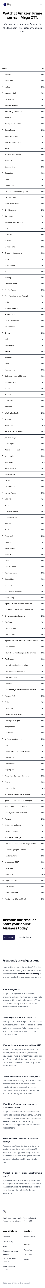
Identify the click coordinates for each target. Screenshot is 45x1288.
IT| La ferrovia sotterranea (12, 739)
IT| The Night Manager (11, 720)
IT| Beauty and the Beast (11, 124)
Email (26, 1259)
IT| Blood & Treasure (10, 136)
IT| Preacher (7, 542)
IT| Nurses (6, 505)
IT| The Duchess (8, 647)
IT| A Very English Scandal (12, 111)
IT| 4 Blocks (6, 74)
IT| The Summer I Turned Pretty (14, 899)
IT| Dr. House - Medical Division (14, 376)
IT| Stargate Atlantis (10, 105)
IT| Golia (5, 302)
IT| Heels (5, 364)
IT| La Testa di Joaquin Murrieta (14, 850)
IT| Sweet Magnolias (10, 893)
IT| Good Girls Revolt (10, 308)
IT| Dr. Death (7, 234)
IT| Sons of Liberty (9, 567)
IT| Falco (5, 259)
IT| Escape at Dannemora (12, 253)
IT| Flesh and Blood (9, 284)
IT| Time (5, 745)
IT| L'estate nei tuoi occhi (11, 825)
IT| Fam (5, 271)
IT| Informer (7, 407)
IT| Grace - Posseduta (10, 321)
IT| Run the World (9, 548)
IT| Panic (5, 530)
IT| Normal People (9, 493)
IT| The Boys (7, 622)
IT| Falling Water (8, 265)
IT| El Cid (5, 702)
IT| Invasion (6, 419)
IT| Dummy (6, 241)
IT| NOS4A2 (6, 499)
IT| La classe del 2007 (10, 862)
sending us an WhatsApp (29, 973)
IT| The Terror (7, 733)
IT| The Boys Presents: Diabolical (14, 813)
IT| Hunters (6, 394)
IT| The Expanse (8, 659)
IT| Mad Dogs (7, 462)
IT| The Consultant (9, 856)
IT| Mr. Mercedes (8, 487)
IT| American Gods (9, 93)
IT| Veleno (6, 782)
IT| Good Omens (8, 314)
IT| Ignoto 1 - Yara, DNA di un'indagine (17, 800)
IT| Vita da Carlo (8, 788)
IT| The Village (7, 868)
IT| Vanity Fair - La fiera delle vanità (15, 776)
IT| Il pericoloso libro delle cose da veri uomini (20, 640)
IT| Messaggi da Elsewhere (12, 222)
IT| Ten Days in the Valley (12, 591)
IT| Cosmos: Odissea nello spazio (15, 191)
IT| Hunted (6, 388)
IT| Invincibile (7, 425)
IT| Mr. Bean (7, 480)
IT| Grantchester (8, 327)
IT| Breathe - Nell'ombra (11, 154)
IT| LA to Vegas (8, 444)
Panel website (29, 1237)
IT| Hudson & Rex (9, 382)
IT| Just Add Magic (9, 437)
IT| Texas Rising (8, 597)
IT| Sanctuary (7, 554)
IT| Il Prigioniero (8, 727)
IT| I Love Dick (7, 401)
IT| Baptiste (6, 118)
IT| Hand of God (8, 345)
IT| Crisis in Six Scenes (11, 204)
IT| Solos (5, 560)
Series (5, 1246)
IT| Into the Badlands (10, 413)
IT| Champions (8, 173)
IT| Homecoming (8, 370)
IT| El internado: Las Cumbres (13, 616)
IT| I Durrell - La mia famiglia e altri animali (19, 653)
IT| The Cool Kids (8, 634)
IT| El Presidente (8, 247)
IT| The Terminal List (10, 831)
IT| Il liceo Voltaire (9, 468)
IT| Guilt (5, 339)
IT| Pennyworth (8, 536)
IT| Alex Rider (7, 81)
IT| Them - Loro (8, 708)
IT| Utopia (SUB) (8, 770)
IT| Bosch (5, 148)
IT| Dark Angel (7, 216)
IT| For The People (9, 290)
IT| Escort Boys (8, 874)
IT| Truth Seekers (8, 763)
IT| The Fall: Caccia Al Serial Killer (15, 665)
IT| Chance (6, 179)
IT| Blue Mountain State (11, 142)
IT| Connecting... (8, 185)
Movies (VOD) (8, 1241)
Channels (6, 1237)
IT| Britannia (7, 161)
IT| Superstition (8, 579)
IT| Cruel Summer (9, 210)
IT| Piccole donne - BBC (11, 450)
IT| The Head (7, 683)
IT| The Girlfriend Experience (13, 671)
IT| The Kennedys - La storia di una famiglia (19, 690)
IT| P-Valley (6, 524)
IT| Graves (6, 333)
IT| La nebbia (7, 585)
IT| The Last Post (8, 696)
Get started (8, 937)
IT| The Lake (7, 819)
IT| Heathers (7, 357)
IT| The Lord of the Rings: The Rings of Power (19, 843)
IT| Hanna (6, 351)
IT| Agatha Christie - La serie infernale (17, 604)
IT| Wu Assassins (8, 99)
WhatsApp (28, 1250)
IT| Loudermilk (7, 456)
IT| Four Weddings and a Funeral (15, 296)
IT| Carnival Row (8, 167)
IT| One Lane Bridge (10, 511)
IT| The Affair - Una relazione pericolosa (17, 610)
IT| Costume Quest (9, 198)
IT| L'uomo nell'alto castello (12, 714)
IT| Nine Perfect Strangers (12, 837)
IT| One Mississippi (9, 517)
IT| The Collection (9, 628)
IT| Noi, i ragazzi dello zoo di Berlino (16, 794)
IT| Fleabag (6, 277)
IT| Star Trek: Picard (9, 573)
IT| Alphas (6, 87)
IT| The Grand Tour (9, 677)
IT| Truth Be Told (8, 757)
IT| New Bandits (8, 886)
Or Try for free (24, 937)
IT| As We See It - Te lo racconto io (15, 807)
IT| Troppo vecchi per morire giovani (16, 751)
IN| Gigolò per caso (9, 880)
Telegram (28, 1255)
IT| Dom (5, 228)
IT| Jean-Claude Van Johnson (13, 431)
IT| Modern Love (8, 474)
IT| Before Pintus (8, 130)
